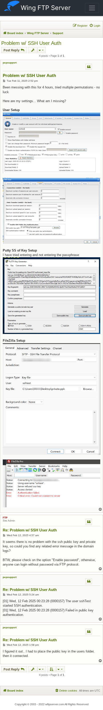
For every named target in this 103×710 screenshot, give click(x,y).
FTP (5, 517)
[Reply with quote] (89, 67)
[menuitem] (94, 26)
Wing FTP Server (45, 7)
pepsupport (9, 62)
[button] (92, 8)
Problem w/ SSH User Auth (31, 43)
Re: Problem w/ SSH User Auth (30, 530)
